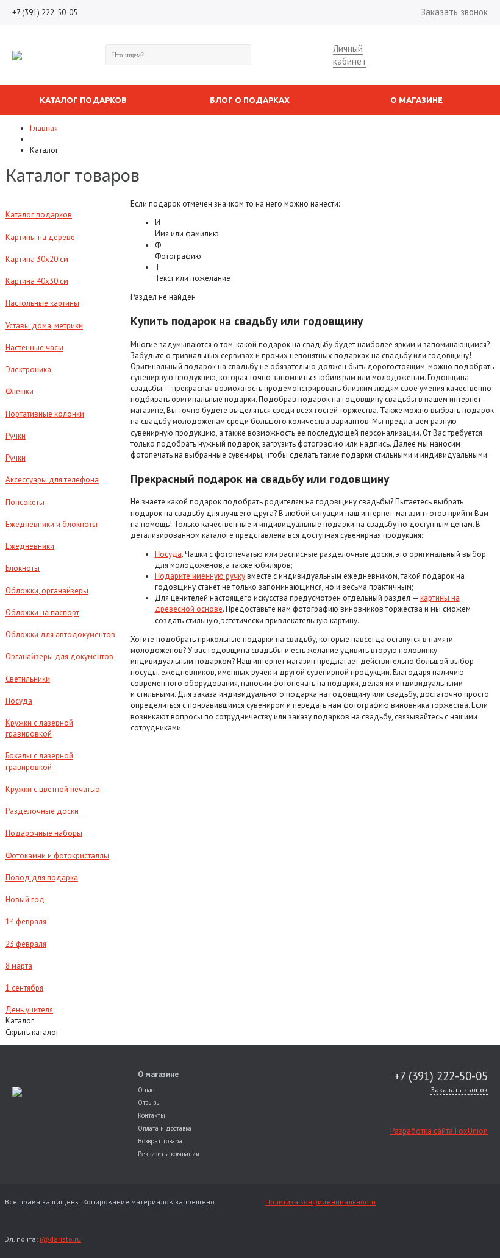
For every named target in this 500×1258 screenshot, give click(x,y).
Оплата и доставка (164, 1128)
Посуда (168, 554)
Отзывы (149, 1102)
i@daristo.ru (60, 1238)
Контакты (151, 1115)
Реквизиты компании (168, 1154)
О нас (146, 1090)
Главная (44, 128)
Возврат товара (160, 1141)
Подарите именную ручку (200, 576)
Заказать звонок (454, 12)
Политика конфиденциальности (320, 1201)
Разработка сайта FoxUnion (439, 1131)
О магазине (158, 1074)
